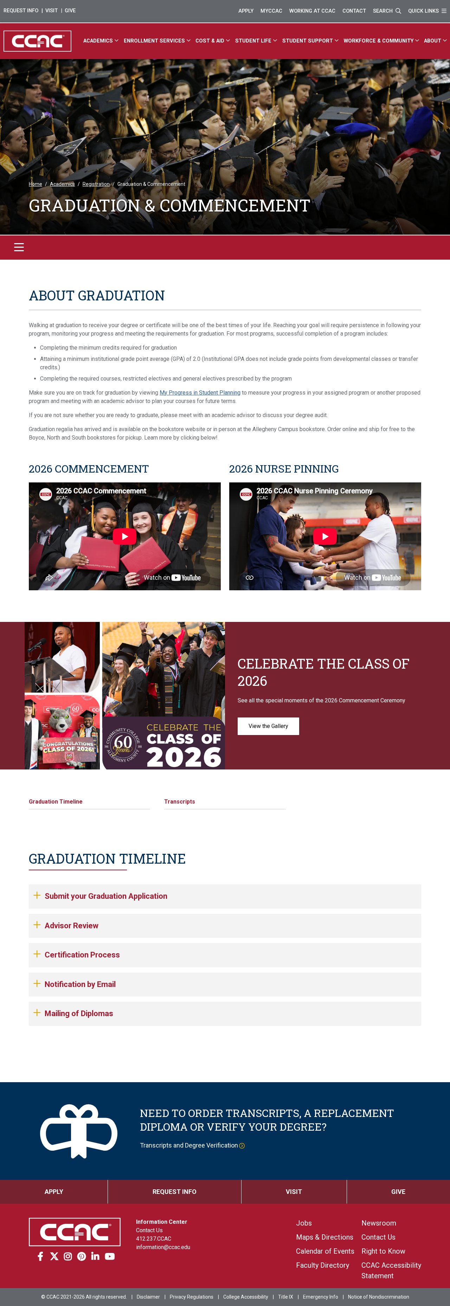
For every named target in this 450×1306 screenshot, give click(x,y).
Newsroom (378, 1223)
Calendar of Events (325, 1251)
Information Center (161, 1222)
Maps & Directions (324, 1237)
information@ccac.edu (163, 1247)
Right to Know (383, 1251)
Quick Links (424, 11)
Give (70, 11)
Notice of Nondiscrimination (378, 1297)
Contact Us (149, 1230)
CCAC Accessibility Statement (391, 1270)
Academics (62, 184)
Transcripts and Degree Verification (189, 1145)
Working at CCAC (312, 11)
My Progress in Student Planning (200, 392)
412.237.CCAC (153, 1238)
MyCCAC (271, 11)
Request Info (21, 11)
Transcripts (179, 801)
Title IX (285, 1297)
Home (35, 184)
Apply (245, 11)
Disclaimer (148, 1297)
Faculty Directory (322, 1265)
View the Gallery (268, 726)
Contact (354, 11)
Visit (51, 11)
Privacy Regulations (191, 1297)
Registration (96, 184)
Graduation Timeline (56, 801)
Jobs (304, 1223)
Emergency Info (320, 1297)
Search (383, 11)
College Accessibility (245, 1297)
